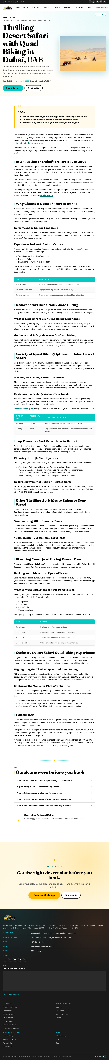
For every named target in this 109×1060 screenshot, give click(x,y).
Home (5, 17)
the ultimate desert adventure (30, 143)
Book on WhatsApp (44, 895)
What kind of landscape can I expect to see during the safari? (44, 806)
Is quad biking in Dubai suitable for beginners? (38, 787)
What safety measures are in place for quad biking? (40, 793)
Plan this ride (13, 88)
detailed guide (46, 195)
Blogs (12, 17)
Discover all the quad (23, 409)
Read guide (33, 88)
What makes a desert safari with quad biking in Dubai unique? (45, 780)
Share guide (71, 895)
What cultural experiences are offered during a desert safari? (45, 799)
